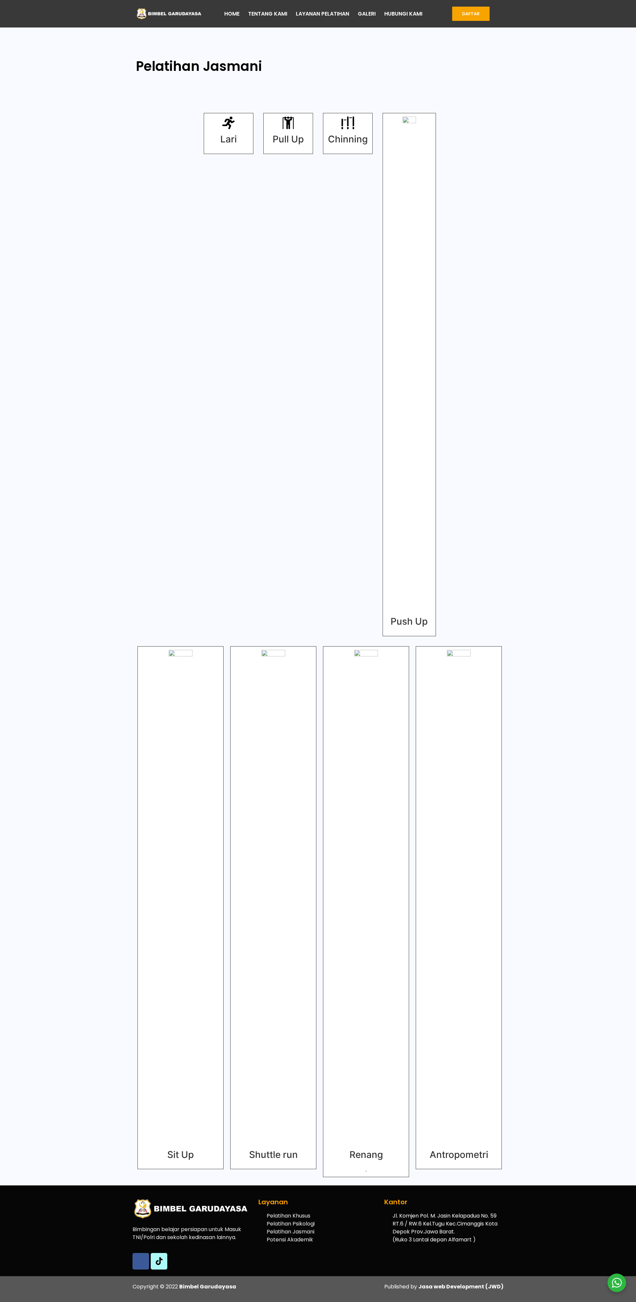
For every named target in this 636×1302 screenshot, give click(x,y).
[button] (471, 14)
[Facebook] (140, 1261)
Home (231, 14)
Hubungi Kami (403, 14)
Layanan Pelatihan (322, 14)
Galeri (367, 14)
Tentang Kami (267, 14)
